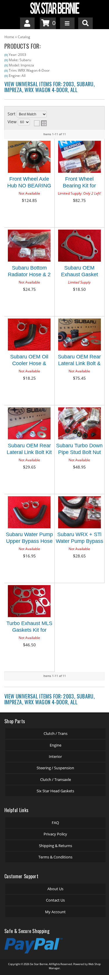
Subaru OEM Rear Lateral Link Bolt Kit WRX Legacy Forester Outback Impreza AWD (29, 450)
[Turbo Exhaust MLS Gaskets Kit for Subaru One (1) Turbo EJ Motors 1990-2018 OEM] (29, 601)
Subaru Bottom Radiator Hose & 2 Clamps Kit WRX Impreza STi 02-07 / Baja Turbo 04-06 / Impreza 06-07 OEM (29, 272)
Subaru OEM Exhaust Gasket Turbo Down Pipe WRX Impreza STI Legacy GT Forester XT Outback (79, 272)
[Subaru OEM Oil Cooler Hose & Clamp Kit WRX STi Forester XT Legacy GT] (29, 334)
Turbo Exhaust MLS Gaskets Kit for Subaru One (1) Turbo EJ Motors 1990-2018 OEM (29, 627)
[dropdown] (67, 23)
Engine (55, 745)
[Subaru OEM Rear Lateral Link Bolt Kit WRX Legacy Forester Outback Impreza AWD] (29, 423)
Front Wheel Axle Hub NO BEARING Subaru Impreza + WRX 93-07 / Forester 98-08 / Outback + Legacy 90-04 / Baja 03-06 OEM (29, 183)
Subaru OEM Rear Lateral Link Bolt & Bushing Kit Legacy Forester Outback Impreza (79, 361)
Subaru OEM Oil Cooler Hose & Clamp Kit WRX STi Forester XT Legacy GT (29, 361)
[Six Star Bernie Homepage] (54, 7)
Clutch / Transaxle (55, 779)
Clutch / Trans (55, 733)
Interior (55, 756)
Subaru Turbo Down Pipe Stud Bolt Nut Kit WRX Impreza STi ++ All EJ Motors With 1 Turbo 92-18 (79, 450)
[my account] (27, 23)
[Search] (85, 23)
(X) (6, 55)
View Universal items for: (49, 87)
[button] (85, 23)
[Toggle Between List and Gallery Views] (40, 123)
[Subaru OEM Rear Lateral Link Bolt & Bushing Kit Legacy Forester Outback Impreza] (79, 334)
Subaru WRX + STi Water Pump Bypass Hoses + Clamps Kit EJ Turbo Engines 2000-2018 (79, 539)
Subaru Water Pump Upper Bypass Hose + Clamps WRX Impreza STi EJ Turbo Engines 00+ (29, 539)
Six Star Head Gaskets (55, 790)
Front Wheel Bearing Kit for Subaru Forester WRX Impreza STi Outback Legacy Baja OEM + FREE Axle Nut (79, 183)
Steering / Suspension (55, 767)
